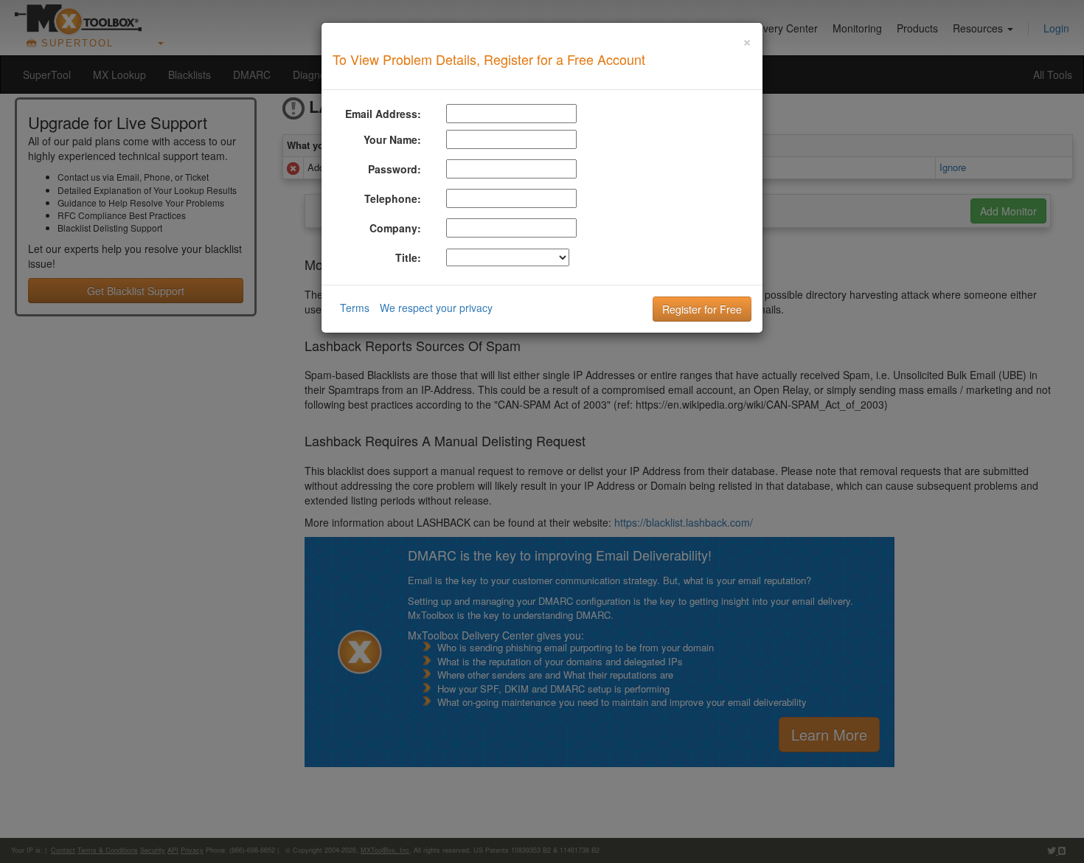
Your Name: (392, 139)
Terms (354, 307)
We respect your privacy (436, 307)
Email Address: (383, 113)
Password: (394, 169)
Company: (395, 228)
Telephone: (392, 198)
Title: (408, 257)
